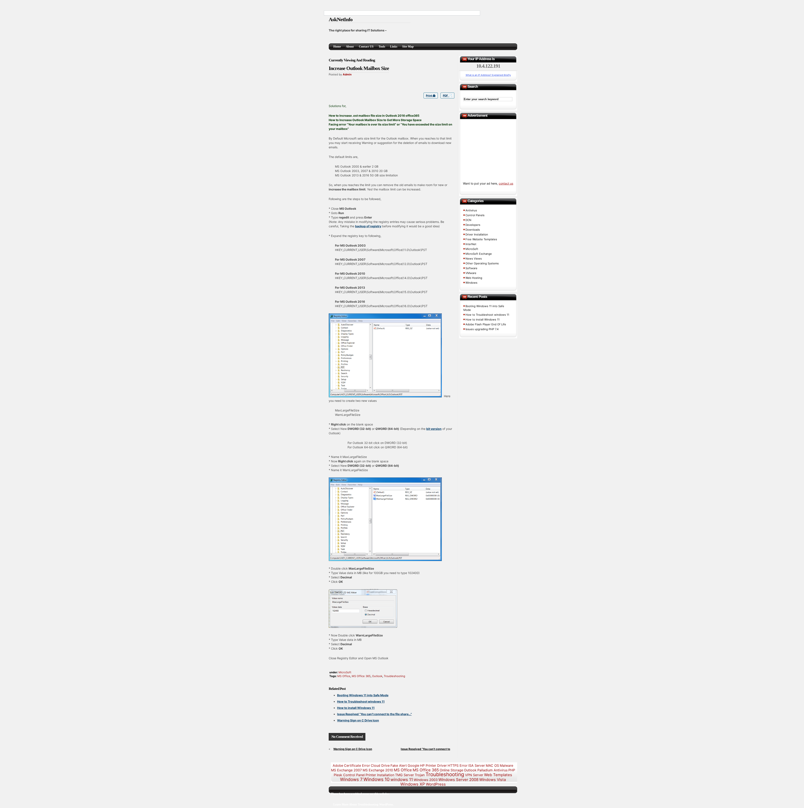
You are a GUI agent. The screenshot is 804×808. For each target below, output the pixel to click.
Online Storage (451, 770)
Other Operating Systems (482, 263)
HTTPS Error (458, 765)
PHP (511, 770)
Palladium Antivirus (492, 770)
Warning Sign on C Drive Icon (358, 720)
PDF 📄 (447, 95)
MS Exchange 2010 (378, 770)
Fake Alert (398, 765)
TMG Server (404, 775)
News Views (473, 258)
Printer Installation (380, 775)
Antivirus (471, 210)
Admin (347, 74)
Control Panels (474, 215)
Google (413, 765)
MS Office (343, 676)
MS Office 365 (361, 676)
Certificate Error (357, 765)
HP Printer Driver (433, 765)
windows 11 (401, 779)
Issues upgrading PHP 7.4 (482, 329)
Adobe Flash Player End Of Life (485, 324)
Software (471, 268)
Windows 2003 (426, 780)
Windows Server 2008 (458, 779)
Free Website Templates (481, 239)
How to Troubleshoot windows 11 (361, 701)
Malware (506, 765)
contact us (506, 183)
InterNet (470, 244)
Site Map (408, 46)
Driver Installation (476, 234)
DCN (468, 220)
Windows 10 (376, 779)
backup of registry (368, 226)
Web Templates (498, 774)
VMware (470, 273)
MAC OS (492, 765)
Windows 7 (351, 779)
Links (393, 46)
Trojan (420, 775)
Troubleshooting (394, 676)
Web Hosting (473, 277)
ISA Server (476, 765)
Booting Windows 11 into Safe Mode (362, 695)
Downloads (472, 229)
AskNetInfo (341, 19)
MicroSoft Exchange (478, 253)
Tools (382, 46)
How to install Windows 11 (356, 708)
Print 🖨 (431, 95)
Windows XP (412, 784)
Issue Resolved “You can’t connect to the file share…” (374, 714)
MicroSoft (345, 672)
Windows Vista (492, 779)
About (350, 46)
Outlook (377, 676)
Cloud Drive (380, 765)
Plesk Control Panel (349, 775)
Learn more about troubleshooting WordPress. (363, 804)
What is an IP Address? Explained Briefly (488, 75)
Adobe (338, 765)
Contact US (366, 46)
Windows (471, 282)
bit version (434, 429)
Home (337, 46)
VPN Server (474, 775)
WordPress (436, 784)
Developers (472, 224)
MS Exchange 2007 (346, 770)
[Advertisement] (459, 20)
